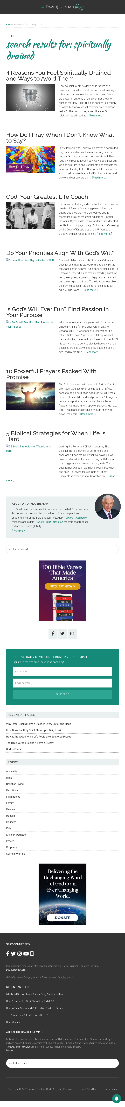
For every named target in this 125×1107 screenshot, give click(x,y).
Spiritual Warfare (15, 853)
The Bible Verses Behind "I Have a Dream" (30, 742)
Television (49, 521)
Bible (9, 777)
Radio (75, 517)
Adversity (11, 771)
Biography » (18, 530)
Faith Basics (13, 796)
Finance (10, 809)
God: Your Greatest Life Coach (47, 196)
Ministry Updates (16, 834)
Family (10, 803)
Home (9, 24)
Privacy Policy (110, 1089)
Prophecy (11, 847)
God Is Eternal (14, 749)
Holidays (11, 822)
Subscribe (62, 694)
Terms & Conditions (87, 1089)
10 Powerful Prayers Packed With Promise (51, 374)
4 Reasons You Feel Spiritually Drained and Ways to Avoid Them (58, 75)
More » (9, 1050)
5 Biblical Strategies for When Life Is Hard (55, 436)
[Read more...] (96, 115)
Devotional (12, 790)
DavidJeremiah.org (15, 969)
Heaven (10, 815)
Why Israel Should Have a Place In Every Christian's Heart (38, 723)
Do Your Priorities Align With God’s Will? (60, 252)
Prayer (10, 841)
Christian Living (15, 784)
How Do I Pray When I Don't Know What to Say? (60, 137)
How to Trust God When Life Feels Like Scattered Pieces (38, 736)
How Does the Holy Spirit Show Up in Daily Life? (33, 730)
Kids (8, 828)
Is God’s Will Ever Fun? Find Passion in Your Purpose (57, 312)
